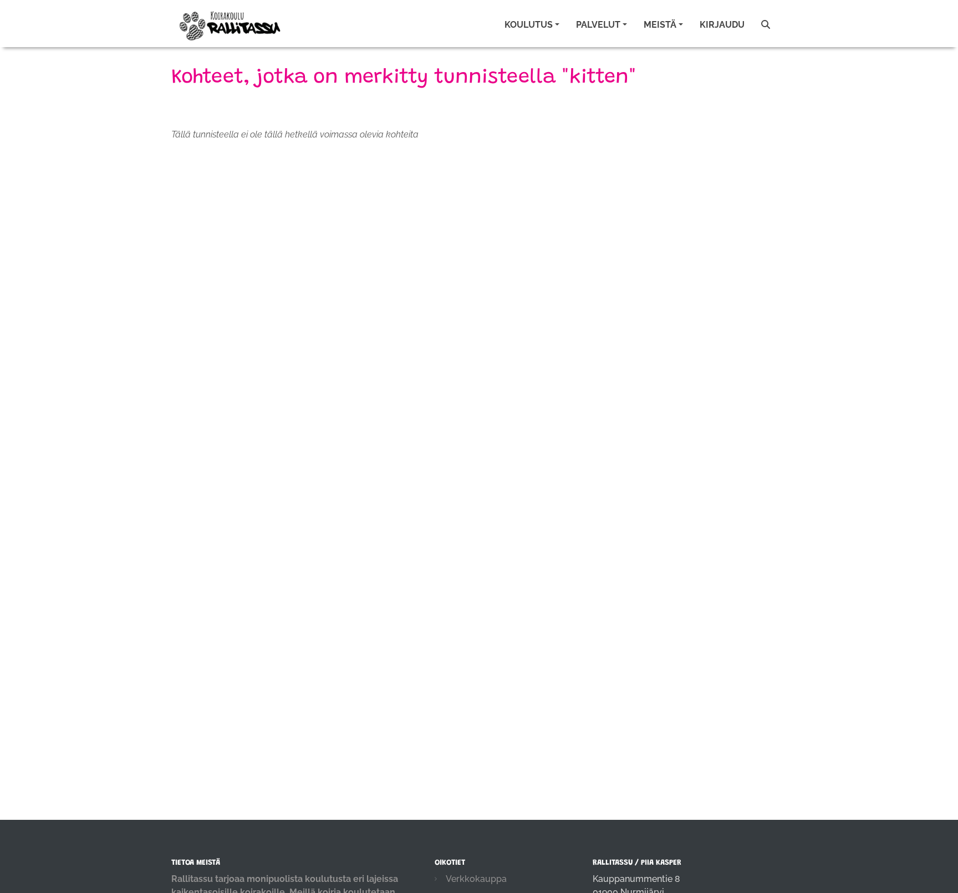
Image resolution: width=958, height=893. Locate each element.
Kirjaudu (722, 24)
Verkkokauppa (476, 879)
